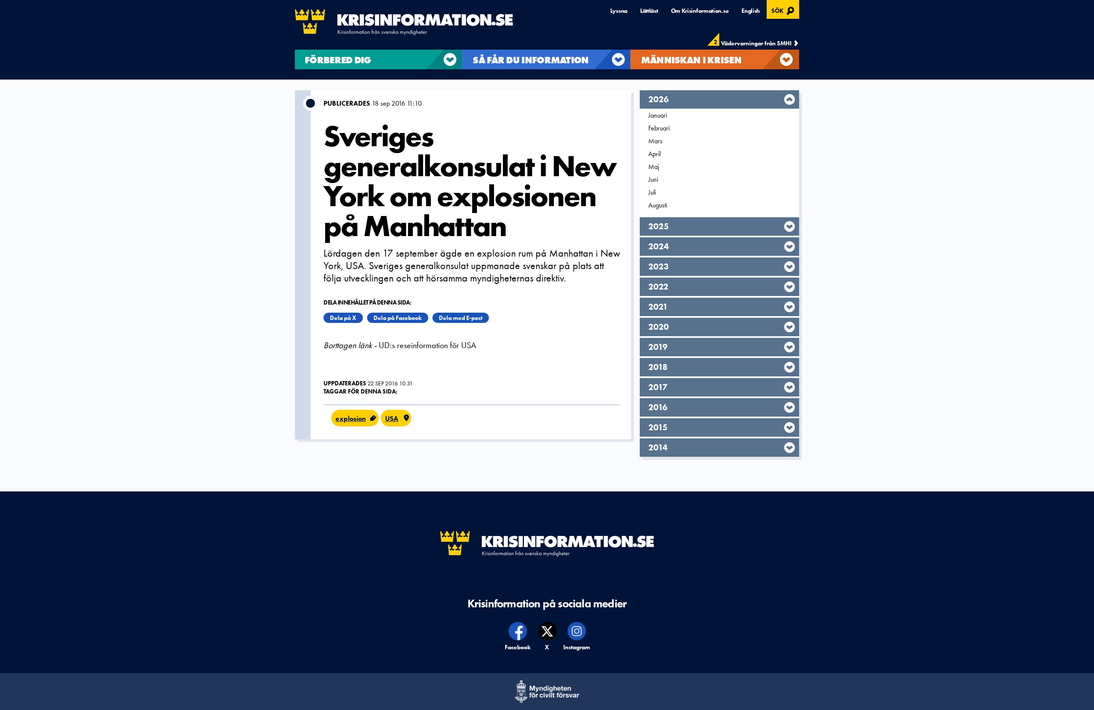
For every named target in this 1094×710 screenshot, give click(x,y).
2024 (658, 246)
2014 (658, 447)
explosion (350, 418)
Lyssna (618, 11)
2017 (658, 387)
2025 (658, 226)
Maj (653, 166)
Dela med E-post (460, 318)
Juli (652, 192)
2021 (658, 306)
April (654, 153)
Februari (659, 128)
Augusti (657, 205)
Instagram (577, 647)
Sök (784, 10)
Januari (657, 115)
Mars (655, 140)
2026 (658, 99)
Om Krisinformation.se (700, 11)
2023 (658, 266)
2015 (658, 427)
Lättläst (649, 11)
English (750, 11)
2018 (658, 367)
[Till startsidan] (404, 22)
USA (391, 418)
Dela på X (343, 318)
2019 (658, 346)
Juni (653, 179)
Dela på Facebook (397, 318)
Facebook (518, 647)
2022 (658, 286)
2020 (658, 326)
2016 (658, 407)
